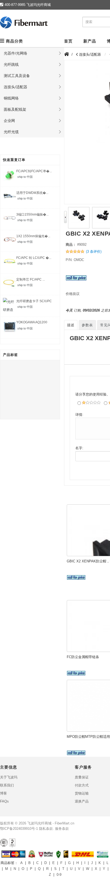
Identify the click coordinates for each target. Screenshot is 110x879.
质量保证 (82, 777)
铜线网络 (11, 98)
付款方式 (82, 785)
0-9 (59, 875)
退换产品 (82, 801)
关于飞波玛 (8, 777)
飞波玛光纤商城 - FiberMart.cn (50, 823)
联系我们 (7, 785)
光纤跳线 (11, 64)
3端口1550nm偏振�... (32, 214)
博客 (3, 793)
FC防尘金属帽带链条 (83, 657)
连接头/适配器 (15, 87)
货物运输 (82, 793)
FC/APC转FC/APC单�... (34, 171)
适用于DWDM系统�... (32, 193)
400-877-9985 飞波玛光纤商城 (28, 5)
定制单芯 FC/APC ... (30, 279)
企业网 (9, 120)
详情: (79, 415)
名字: (79, 448)
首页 (68, 41)
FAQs (4, 801)
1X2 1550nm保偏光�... (33, 236)
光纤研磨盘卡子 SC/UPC (34, 301)
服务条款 (62, 829)
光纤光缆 (11, 132)
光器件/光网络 (15, 53)
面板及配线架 (15, 109)
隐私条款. (46, 829)
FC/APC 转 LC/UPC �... (33, 258)
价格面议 (73, 294)
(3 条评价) (93, 252)
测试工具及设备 (17, 76)
